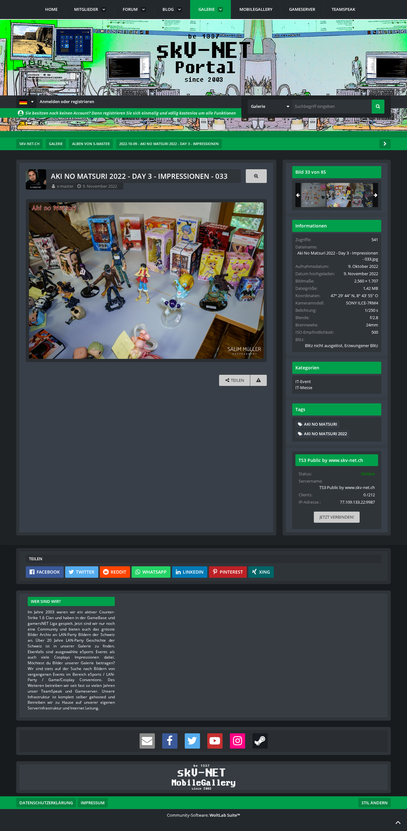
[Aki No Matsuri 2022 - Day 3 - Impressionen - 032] (313, 195)
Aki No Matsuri (320, 424)
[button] (26, 101)
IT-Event (303, 381)
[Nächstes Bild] (257, 280)
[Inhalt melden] (258, 380)
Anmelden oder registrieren (67, 101)
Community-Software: (203, 815)
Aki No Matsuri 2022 (325, 433)
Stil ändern (375, 803)
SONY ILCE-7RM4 (362, 303)
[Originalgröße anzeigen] (256, 176)
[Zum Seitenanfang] (398, 822)
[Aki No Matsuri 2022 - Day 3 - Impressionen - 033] (339, 195)
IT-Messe (303, 387)
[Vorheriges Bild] (35, 280)
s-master (65, 186)
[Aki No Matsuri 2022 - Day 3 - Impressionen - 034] (364, 195)
